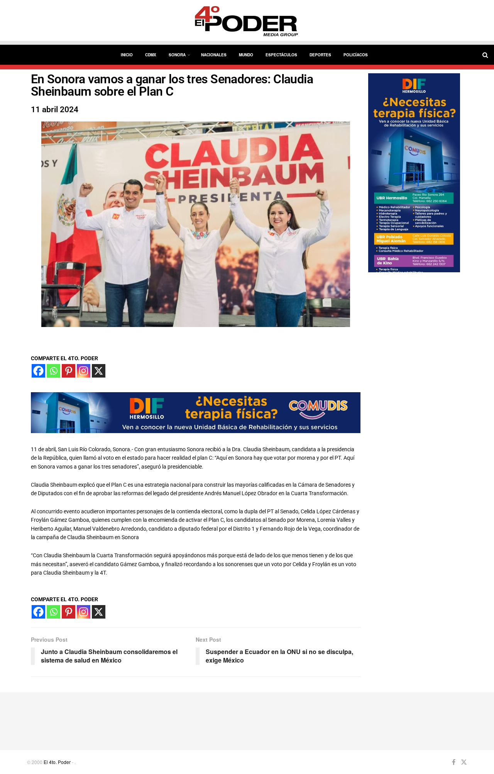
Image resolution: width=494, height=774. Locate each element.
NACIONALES (214, 54)
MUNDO (246, 54)
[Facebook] (38, 371)
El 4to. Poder (57, 762)
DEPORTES (320, 54)
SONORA (177, 54)
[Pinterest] (68, 371)
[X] (98, 371)
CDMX (150, 54)
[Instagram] (83, 371)
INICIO (127, 54)
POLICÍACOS (355, 54)
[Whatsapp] (53, 371)
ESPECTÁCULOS (281, 54)
